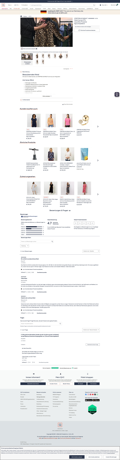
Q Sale (44, 8)
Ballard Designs (26, 444)
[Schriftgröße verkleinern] (72, 68)
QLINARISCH (90, 8)
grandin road (42, 444)
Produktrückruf (23, 408)
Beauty (54, 8)
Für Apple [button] (80, 383)
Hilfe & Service (40, 413)
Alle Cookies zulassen (77, 457)
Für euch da (55, 406)
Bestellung (39, 394)
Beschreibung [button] (25, 71)
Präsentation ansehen (27, 62)
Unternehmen (72, 394)
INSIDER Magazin (57, 394)
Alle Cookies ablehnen (94, 457)
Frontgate (32, 444)
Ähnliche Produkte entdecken (87, 30)
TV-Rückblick (24, 5)
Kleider (25, 16)
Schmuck (59, 8)
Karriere (70, 408)
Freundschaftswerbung (58, 401)
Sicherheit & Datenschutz (42, 408)
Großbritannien (58, 430)
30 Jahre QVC (17, 8)
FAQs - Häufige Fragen (42, 411)
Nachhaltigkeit (72, 399)
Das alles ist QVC (72, 396)
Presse (21, 404)
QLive (21, 401)
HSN (21, 444)
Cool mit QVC (25, 8)
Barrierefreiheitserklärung (74, 401)
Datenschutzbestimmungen (51, 438)
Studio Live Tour (72, 415)
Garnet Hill (37, 444)
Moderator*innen (73, 410)
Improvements (49, 444)
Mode (49, 8)
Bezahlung (39, 404)
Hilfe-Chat (22, 394)
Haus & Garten (81, 8)
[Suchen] (94, 5)
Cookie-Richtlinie (111, 453)
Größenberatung (40, 399)
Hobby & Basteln (73, 8)
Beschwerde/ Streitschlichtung (43, 415)
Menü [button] (9, 5)
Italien (63, 430)
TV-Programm (56, 396)
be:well (31, 8)
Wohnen (65, 8)
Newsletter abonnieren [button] (33, 383)
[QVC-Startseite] (21, 16)
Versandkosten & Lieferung (42, 401)
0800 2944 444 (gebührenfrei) (27, 399)
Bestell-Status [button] (66, 383)
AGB (40, 438)
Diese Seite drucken (68, 104)
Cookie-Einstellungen (111, 457)
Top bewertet (38, 8)
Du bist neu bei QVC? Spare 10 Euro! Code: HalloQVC (60, 1)
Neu (11, 8)
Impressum (78, 438)
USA (53, 430)
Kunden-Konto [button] (53, 383)
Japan (67, 430)
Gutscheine (55, 399)
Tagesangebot (5, 8)
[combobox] (61, 5)
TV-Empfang (72, 412)
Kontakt (22, 396)
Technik (96, 8)
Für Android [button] (93, 383)
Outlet (70, 417)
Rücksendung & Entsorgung (43, 406)
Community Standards (65, 438)
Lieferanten (23, 406)
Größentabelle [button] (26, 99)
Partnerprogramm (57, 404)
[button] (102, 5)
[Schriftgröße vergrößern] (70, 68)
